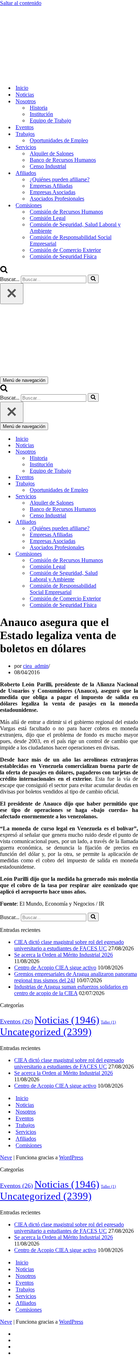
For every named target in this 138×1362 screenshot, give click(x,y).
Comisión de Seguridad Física (63, 256)
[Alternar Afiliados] (124, 522)
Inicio (22, 88)
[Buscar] (4, 271)
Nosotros (26, 1112)
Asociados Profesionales (57, 199)
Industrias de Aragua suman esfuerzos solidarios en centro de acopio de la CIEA (71, 990)
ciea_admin (35, 666)
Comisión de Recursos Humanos (66, 212)
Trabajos (25, 1125)
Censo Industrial (48, 166)
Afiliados (26, 1139)
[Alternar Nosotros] (124, 452)
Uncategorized (46, 1031)
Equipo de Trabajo (50, 120)
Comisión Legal (47, 218)
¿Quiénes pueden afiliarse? (60, 179)
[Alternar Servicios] (124, 497)
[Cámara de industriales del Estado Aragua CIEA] (35, 75)
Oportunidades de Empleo (59, 140)
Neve (6, 1157)
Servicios (26, 1132)
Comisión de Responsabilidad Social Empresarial (70, 240)
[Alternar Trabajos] (124, 484)
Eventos (25, 127)
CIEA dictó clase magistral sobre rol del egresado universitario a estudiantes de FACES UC (69, 945)
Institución (41, 114)
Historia (38, 108)
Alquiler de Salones (52, 153)
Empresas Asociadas (52, 192)
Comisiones (29, 1145)
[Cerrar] (11, 293)
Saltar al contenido (20, 3)
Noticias (25, 95)
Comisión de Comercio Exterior (65, 250)
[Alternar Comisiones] (124, 554)
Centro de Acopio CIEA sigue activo (55, 968)
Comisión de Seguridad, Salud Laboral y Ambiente (75, 227)
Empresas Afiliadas (51, 186)
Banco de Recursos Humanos (63, 160)
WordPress (71, 1157)
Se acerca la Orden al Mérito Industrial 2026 (63, 955)
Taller (108, 1022)
